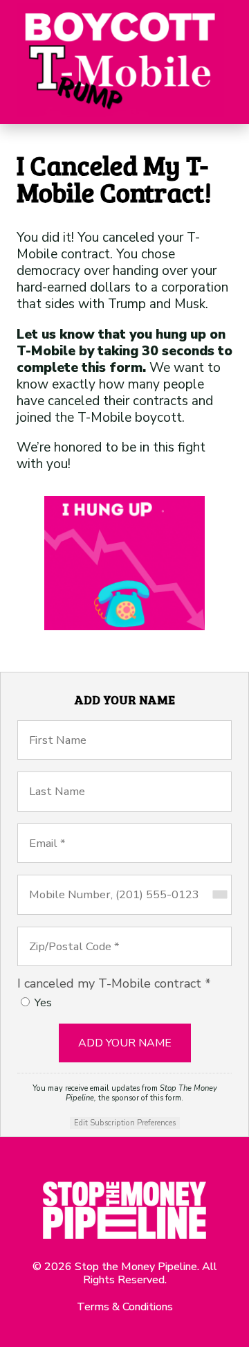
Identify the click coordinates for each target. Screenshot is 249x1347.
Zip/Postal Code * (85, 933)
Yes (43, 1002)
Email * (49, 830)
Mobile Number (78, 882)
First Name (64, 727)
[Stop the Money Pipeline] (120, 62)
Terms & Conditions (125, 1306)
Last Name (62, 778)
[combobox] (219, 894)
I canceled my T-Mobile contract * (114, 983)
